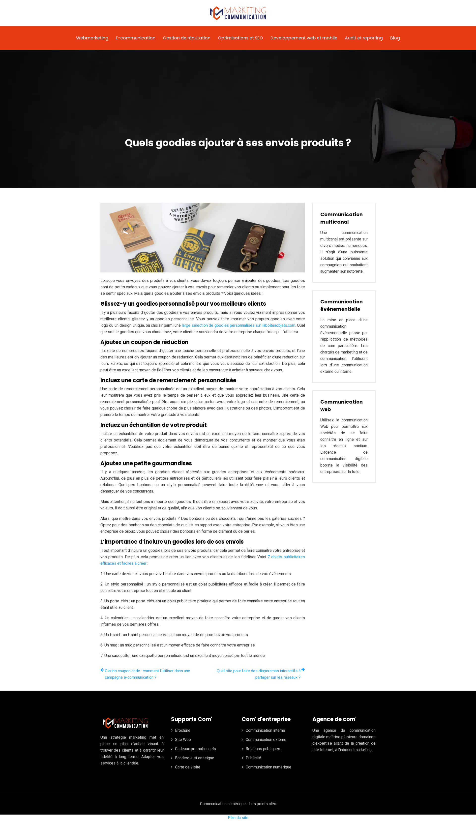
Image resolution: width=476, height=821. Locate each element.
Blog (395, 38)
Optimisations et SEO (240, 38)
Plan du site (238, 817)
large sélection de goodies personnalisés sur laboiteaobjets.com (238, 325)
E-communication (135, 38)
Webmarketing (92, 38)
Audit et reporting (364, 38)
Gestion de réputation (186, 38)
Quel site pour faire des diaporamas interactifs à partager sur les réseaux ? (258, 674)
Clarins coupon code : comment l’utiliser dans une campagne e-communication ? (147, 674)
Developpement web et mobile (303, 38)
